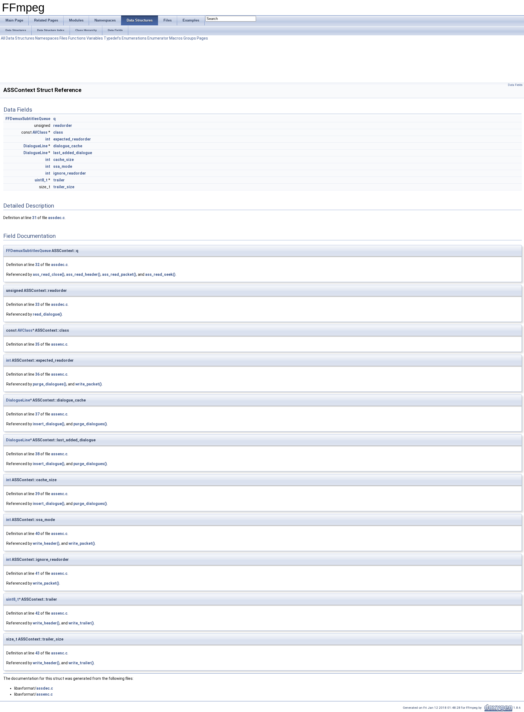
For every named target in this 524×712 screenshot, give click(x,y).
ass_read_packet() (119, 274)
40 (37, 533)
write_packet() (88, 384)
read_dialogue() (47, 314)
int (47, 139)
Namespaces (47, 38)
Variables (95, 38)
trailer (59, 180)
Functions (77, 38)
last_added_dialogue (72, 153)
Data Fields (515, 85)
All (3, 38)
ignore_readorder (69, 173)
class (58, 132)
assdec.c (56, 218)
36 (37, 374)
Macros (176, 38)
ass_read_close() (48, 274)
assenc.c (59, 344)
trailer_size (63, 187)
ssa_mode (62, 166)
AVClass (39, 132)
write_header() (46, 543)
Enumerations (134, 38)
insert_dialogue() (48, 424)
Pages (202, 38)
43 (37, 653)
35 (37, 344)
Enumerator (157, 38)
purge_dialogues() (49, 384)
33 (37, 304)
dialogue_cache (67, 146)
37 (37, 414)
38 (37, 454)
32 (37, 264)
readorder (62, 125)
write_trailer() (81, 623)
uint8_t (41, 180)
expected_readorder (72, 139)
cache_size (63, 159)
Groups (189, 38)
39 (37, 494)
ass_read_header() (83, 274)
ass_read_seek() (160, 274)
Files (63, 38)
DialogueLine (35, 146)
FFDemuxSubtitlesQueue (27, 118)
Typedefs (112, 38)
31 (34, 218)
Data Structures (20, 38)
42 (37, 613)
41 (37, 573)
